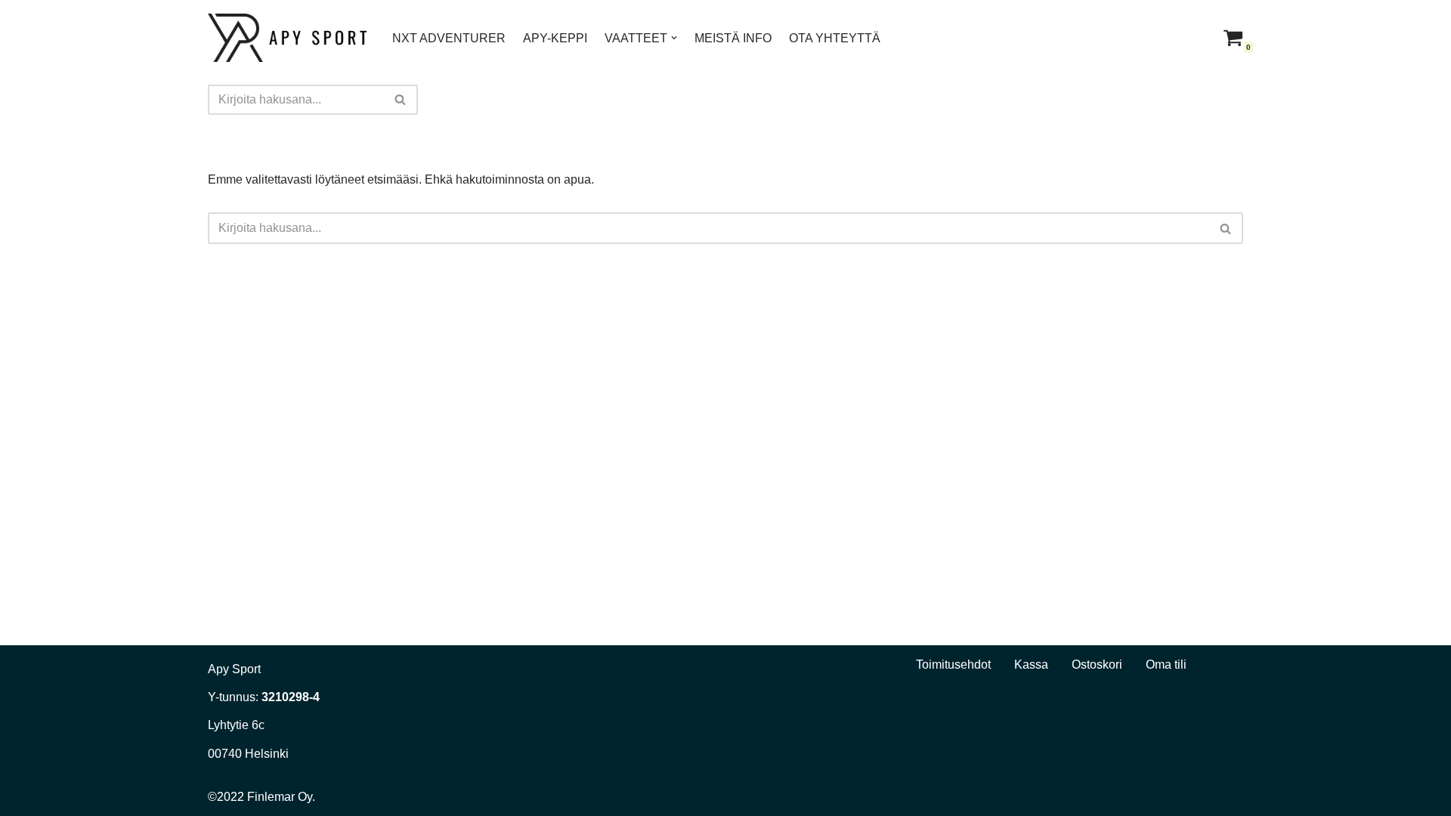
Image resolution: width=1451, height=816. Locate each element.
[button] (674, 38)
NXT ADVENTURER (449, 38)
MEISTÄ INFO (733, 38)
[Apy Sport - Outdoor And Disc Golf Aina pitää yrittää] (287, 38)
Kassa (1031, 664)
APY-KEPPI (555, 38)
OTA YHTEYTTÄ (834, 38)
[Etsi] (401, 100)
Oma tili (1166, 664)
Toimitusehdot (953, 664)
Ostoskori (1097, 664)
